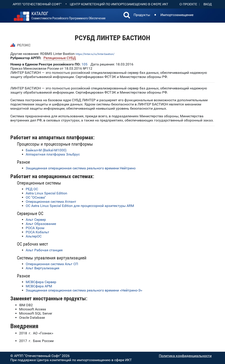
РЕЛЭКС (24, 45)
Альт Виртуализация (42, 268)
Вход (207, 4)
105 (84, 64)
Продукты (142, 15)
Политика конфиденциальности (185, 356)
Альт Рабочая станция (44, 250)
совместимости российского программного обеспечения (68, 15)
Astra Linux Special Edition (46, 193)
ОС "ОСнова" (36, 197)
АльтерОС (34, 236)
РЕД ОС (32, 189)
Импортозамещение (176, 15)
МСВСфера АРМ (39, 286)
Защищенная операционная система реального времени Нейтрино (81, 168)
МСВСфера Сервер (41, 282)
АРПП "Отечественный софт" (37, 4)
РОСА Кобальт (37, 232)
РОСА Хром (35, 228)
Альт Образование (41, 224)
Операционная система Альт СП (52, 264)
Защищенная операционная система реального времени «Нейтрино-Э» (84, 290)
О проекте (188, 4)
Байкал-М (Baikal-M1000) (46, 150)
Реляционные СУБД (60, 58)
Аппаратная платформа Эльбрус (53, 154)
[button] (127, 15)
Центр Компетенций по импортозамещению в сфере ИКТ (119, 4)
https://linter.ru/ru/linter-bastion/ (95, 54)
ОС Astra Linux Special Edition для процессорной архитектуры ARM (80, 206)
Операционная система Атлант (51, 201)
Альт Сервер (36, 219)
